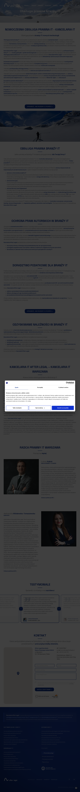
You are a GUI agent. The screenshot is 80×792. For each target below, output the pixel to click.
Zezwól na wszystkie (63, 408)
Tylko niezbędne (17, 408)
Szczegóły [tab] (40, 387)
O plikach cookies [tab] (63, 387)
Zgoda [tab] (16, 387)
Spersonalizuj (39, 408)
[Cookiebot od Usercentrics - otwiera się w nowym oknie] (67, 383)
